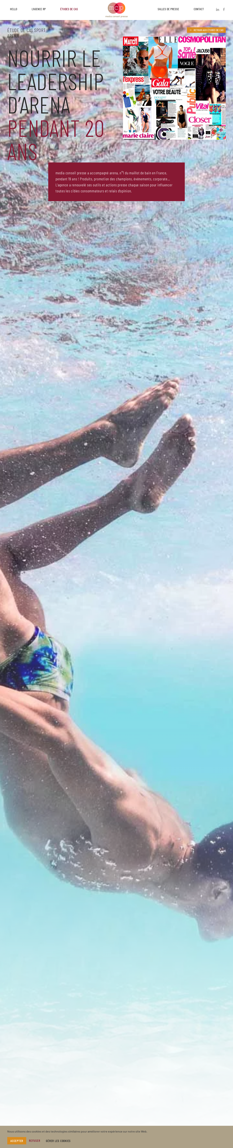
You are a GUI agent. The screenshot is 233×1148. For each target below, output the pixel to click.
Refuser (34, 1141)
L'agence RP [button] (39, 9)
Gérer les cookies (58, 1141)
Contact (199, 9)
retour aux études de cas (209, 30)
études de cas (69, 9)
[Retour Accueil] (116, 9)
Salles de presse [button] (168, 9)
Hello (13, 9)
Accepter (16, 1141)
